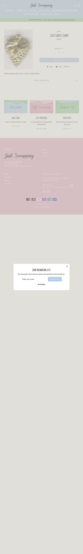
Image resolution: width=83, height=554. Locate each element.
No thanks (41, 284)
